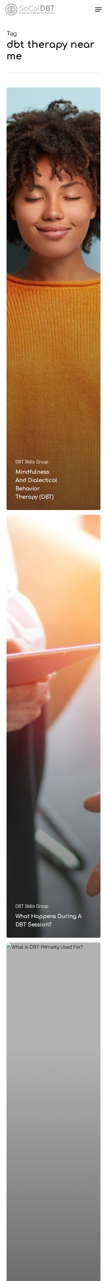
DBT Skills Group (31, 461)
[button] (98, 9)
